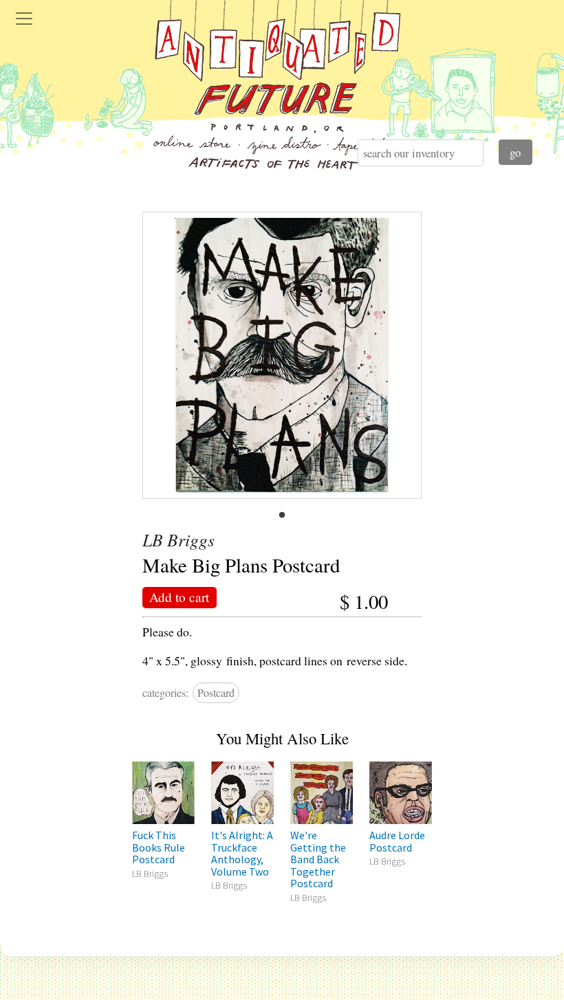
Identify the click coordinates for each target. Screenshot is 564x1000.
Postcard (216, 692)
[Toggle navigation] (24, 18)
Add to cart (179, 596)
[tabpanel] (282, 355)
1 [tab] (282, 515)
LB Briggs (178, 539)
